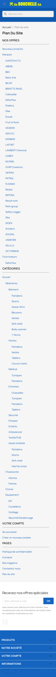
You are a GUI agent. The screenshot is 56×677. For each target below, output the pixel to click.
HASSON (10, 128)
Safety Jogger (13, 212)
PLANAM (10, 184)
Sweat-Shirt (18, 307)
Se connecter (9, 532)
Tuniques (17, 375)
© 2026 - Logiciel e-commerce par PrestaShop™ (21, 671)
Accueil (6, 277)
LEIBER (9, 156)
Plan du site (8, 574)
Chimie (9, 489)
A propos (7, 557)
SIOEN (8, 223)
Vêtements (11, 283)
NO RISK (9, 161)
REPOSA (9, 195)
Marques (7, 54)
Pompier (13, 420)
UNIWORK (10, 240)
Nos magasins (9, 563)
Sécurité (13, 415)
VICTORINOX (12, 251)
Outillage (13, 512)
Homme (13, 478)
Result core (11, 200)
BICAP (8, 83)
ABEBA (9, 66)
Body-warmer (19, 329)
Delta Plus (10, 100)
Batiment (14, 289)
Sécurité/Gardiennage (21, 517)
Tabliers (16, 358)
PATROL (9, 178)
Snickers (10, 228)
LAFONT (9, 144)
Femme (13, 483)
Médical (13, 369)
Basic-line (10, 77)
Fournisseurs (9, 256)
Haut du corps (19, 466)
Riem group (11, 206)
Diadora (9, 105)
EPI (10, 501)
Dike (7, 111)
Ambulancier (15, 432)
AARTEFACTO (13, 60)
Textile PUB (15, 437)
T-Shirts (16, 335)
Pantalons (17, 295)
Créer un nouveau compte (16, 537)
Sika (7, 217)
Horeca (12, 340)
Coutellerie (15, 506)
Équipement (12, 494)
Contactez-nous (11, 568)
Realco (9, 189)
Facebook (5, 622)
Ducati (8, 116)
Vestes (15, 318)
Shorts (15, 301)
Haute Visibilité (17, 443)
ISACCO (9, 133)
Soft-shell (17, 323)
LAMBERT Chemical (15, 150)
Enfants (13, 426)
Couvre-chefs (19, 363)
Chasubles (17, 392)
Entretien (14, 386)
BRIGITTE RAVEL (14, 88)
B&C (7, 72)
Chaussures (12, 471)
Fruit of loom (12, 122)
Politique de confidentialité (17, 551)
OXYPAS (9, 172)
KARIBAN (10, 139)
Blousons (17, 312)
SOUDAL (10, 234)
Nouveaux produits (12, 49)
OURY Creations (14, 167)
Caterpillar (11, 94)
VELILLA (9, 245)
